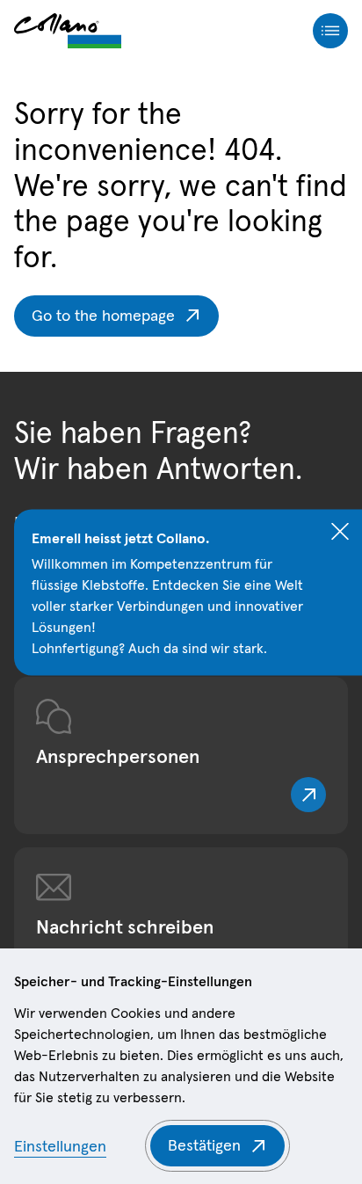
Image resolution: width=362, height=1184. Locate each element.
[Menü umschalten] (330, 30)
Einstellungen (60, 1146)
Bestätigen (204, 1145)
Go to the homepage (103, 315)
